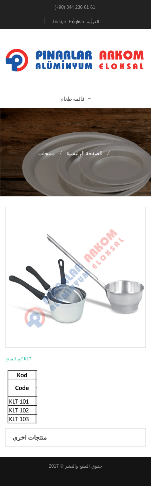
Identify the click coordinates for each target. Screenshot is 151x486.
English (76, 21)
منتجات (46, 153)
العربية (93, 21)
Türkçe (59, 21)
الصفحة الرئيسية (84, 153)
